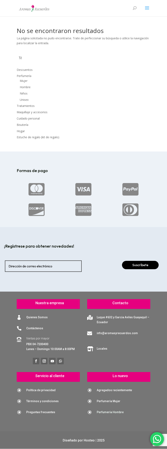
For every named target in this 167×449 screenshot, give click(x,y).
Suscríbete (140, 265)
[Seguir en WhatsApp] (60, 361)
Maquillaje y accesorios (32, 112)
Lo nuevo (120, 376)
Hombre (25, 87)
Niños (23, 93)
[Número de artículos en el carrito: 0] (20, 57)
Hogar (21, 131)
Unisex (24, 100)
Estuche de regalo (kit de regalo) (38, 137)
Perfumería (24, 76)
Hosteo (89, 440)
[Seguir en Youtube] (52, 361)
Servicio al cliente (49, 376)
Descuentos (25, 70)
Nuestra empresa (49, 303)
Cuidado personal (28, 118)
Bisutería (22, 125)
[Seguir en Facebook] (36, 361)
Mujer (23, 81)
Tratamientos (26, 106)
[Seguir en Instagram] (44, 361)
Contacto (120, 303)
